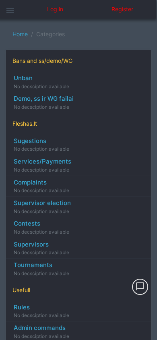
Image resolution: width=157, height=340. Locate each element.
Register (122, 9)
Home (20, 34)
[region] (78, 179)
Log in (55, 9)
